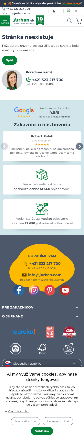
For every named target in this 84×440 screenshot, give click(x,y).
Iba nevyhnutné (58, 421)
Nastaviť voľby (25, 421)
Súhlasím (42, 431)
